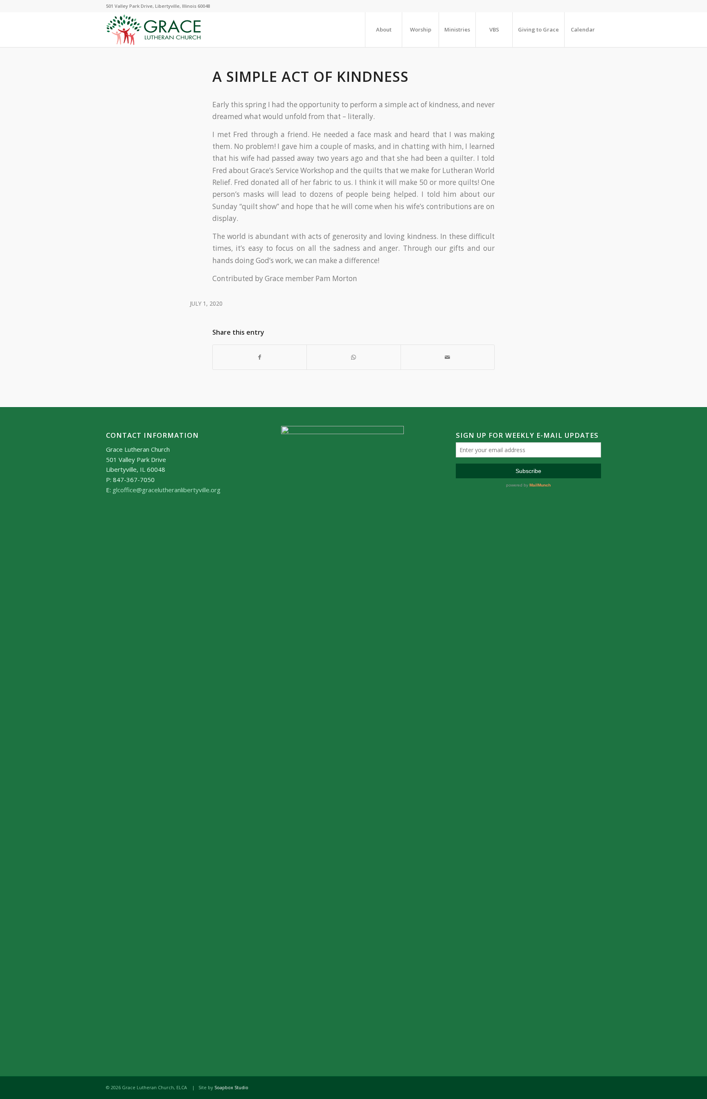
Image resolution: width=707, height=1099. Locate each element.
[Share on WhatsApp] (353, 357)
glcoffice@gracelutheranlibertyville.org (167, 490)
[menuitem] (383, 29)
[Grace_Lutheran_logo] (153, 29)
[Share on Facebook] (259, 357)
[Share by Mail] (447, 357)
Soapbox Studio (231, 1087)
